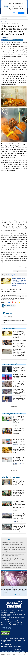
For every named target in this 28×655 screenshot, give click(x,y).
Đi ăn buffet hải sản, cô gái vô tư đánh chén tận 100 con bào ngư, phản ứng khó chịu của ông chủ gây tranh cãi (19, 343)
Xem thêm (13, 406)
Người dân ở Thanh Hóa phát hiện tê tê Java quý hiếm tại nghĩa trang (18, 431)
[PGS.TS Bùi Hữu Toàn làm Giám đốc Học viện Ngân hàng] (7, 377)
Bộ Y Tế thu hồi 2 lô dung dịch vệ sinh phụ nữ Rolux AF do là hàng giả (19, 460)
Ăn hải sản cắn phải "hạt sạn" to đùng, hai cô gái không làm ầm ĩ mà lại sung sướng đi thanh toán (19, 282)
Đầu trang (17, 649)
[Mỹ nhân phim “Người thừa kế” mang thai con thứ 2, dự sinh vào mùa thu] (7, 369)
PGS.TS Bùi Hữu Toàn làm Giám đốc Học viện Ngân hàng (19, 376)
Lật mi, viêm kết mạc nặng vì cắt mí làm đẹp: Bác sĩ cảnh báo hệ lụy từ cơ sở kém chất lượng (18, 419)
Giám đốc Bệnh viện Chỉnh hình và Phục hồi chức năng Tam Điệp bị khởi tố (18, 493)
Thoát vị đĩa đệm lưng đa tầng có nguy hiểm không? (19, 441)
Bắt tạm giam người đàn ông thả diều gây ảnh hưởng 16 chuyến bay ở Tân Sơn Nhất (19, 482)
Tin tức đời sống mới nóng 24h (9, 587)
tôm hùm (13, 291)
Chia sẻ (25, 654)
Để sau (14, 12)
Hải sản (12, 289)
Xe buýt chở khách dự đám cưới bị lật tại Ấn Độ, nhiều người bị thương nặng (19, 527)
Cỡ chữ (14, 654)
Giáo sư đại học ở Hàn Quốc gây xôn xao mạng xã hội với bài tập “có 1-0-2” (19, 384)
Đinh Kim (5, 37)
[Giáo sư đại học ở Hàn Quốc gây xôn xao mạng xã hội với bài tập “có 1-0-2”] (7, 384)
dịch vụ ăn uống (5, 291)
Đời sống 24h (11, 275)
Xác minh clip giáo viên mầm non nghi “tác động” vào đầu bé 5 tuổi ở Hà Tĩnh (19, 392)
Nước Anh (18, 289)
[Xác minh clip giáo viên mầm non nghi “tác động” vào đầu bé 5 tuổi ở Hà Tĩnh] (7, 391)
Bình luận (19, 654)
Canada (6, 289)
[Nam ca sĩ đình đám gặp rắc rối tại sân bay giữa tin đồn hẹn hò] (7, 399)
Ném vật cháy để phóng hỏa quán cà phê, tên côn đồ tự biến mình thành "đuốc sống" (13, 591)
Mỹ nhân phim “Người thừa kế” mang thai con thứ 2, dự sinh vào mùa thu (19, 369)
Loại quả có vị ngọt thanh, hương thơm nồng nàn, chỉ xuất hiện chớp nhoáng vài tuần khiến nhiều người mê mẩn (13, 565)
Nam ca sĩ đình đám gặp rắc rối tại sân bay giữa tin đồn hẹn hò (19, 398)
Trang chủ (3, 654)
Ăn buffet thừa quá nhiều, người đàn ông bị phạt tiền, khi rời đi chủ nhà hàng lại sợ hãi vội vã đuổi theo (19, 352)
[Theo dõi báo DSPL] (14, 40)
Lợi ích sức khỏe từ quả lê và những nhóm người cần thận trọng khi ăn (19, 450)
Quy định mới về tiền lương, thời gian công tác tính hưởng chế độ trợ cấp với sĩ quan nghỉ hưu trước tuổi (19, 504)
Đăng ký (21, 12)
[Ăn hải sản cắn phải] (6, 281)
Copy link (8, 654)
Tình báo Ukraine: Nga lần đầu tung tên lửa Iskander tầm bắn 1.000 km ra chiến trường (19, 517)
